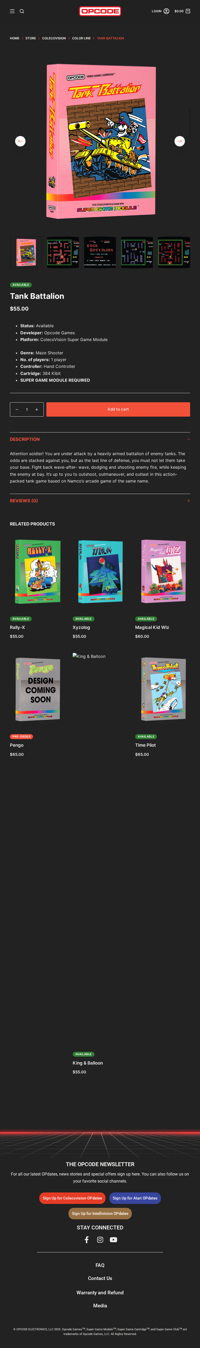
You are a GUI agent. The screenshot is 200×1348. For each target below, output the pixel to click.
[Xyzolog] (100, 571)
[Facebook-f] (86, 1239)
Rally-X (17, 627)
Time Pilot (145, 745)
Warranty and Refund (100, 1292)
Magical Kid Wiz (152, 627)
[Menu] (12, 11)
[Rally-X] (37, 571)
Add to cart (118, 409)
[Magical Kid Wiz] (162, 571)
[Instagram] (100, 1239)
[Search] (22, 11)
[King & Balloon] (100, 848)
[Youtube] (113, 1239)
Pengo (16, 745)
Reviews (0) (24, 500)
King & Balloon (88, 1063)
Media (100, 1305)
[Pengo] (37, 689)
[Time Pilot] (162, 689)
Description (25, 439)
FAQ (100, 1265)
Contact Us (100, 1278)
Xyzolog (81, 627)
